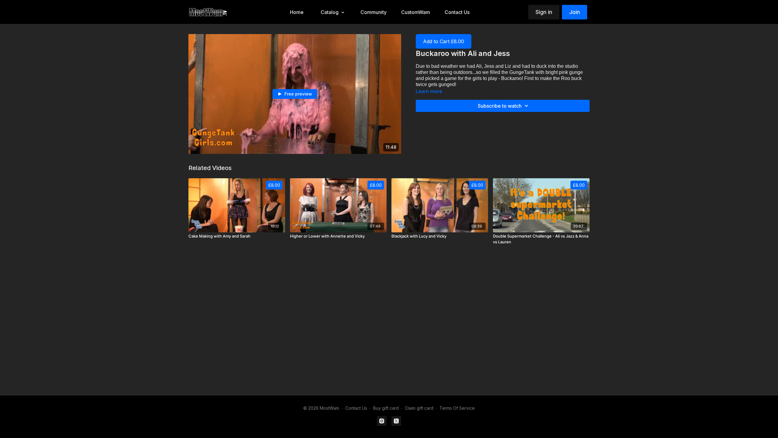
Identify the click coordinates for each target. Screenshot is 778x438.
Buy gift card (386, 408)
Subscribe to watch (500, 106)
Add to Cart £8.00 (443, 41)
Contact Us (356, 408)
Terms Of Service (457, 408)
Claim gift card (419, 408)
